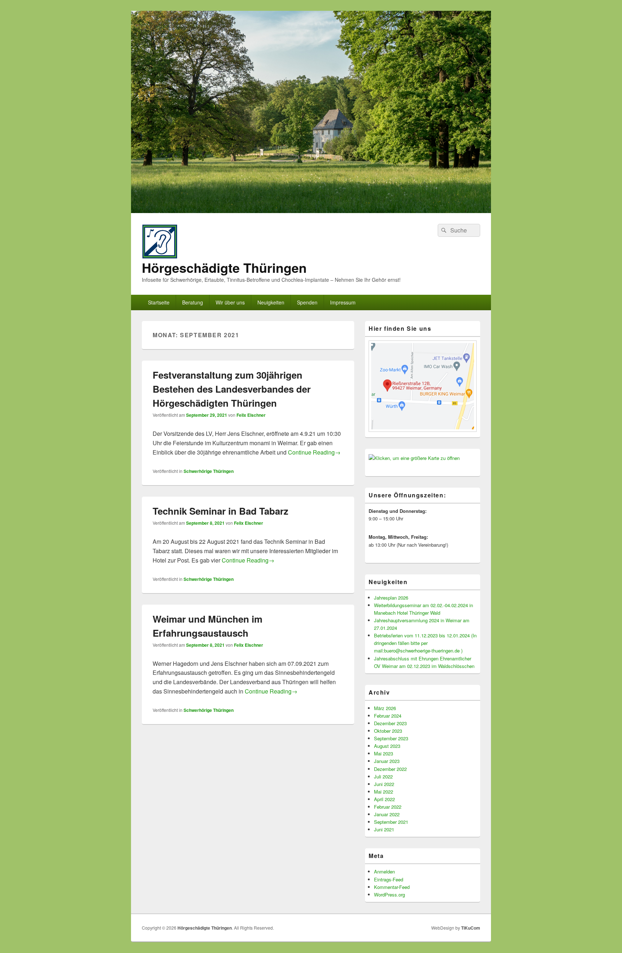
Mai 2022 (383, 791)
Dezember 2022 (390, 768)
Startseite (159, 302)
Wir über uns (230, 302)
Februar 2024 (387, 715)
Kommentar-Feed (392, 887)
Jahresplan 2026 (391, 597)
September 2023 (391, 738)
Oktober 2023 (388, 730)
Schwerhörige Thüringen (209, 471)
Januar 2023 (387, 761)
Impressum (343, 302)
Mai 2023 (383, 753)
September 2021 (391, 821)
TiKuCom (470, 928)
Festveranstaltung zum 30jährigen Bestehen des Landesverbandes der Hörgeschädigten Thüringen (232, 389)
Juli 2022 (383, 776)
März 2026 (385, 708)
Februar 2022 (387, 806)
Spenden (307, 302)
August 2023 (387, 745)
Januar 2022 (387, 814)
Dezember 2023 (390, 723)
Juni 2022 (384, 784)
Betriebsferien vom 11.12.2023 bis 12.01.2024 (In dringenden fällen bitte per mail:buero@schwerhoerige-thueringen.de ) (425, 643)
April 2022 (384, 799)
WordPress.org (389, 894)
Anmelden (384, 871)
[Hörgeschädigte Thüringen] (311, 211)
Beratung (192, 302)
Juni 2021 (384, 829)
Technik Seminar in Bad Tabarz (220, 511)
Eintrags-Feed (388, 879)
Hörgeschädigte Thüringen (224, 267)
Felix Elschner (251, 415)
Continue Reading (314, 452)
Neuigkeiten (270, 302)
